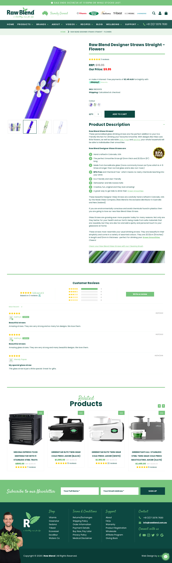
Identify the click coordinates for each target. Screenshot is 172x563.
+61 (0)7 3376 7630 (156, 24)
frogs (126, 139)
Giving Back (112, 538)
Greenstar (54, 521)
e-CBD (161, 555)
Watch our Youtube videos (144, 535)
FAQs (108, 521)
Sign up (152, 491)
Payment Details (81, 528)
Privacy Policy (80, 534)
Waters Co (54, 538)
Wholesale (111, 531)
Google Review (161, 535)
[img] (14, 313)
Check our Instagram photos (148, 535)
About (109, 517)
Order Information (82, 524)
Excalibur (53, 534)
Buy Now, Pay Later (82, 531)
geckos (136, 139)
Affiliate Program (114, 534)
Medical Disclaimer (82, 538)
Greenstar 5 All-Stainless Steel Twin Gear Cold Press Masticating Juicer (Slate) (146, 456)
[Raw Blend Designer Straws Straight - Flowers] (45, 81)
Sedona (53, 524)
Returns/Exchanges (82, 517)
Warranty (110, 524)
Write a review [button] (140, 294)
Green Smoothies (135, 191)
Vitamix (52, 517)
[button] (95, 59)
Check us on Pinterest (157, 535)
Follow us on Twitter (153, 535)
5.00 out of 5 (38, 293)
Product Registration (116, 528)
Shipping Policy (80, 521)
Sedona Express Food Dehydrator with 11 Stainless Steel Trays (25, 456)
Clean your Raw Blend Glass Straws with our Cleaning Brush (116, 246)
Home (62, 32)
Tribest (52, 528)
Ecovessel (54, 531)
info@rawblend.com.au (155, 522)
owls (121, 139)
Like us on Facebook (140, 535)
